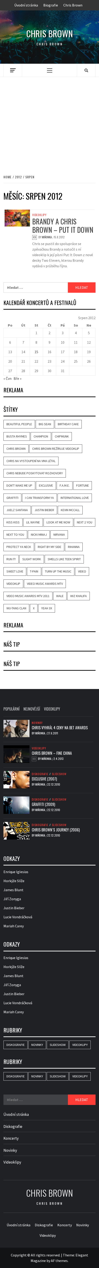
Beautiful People (19, 424)
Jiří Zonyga (12, 899)
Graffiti (12, 498)
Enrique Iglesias (15, 871)
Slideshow (59, 774)
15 (36, 351)
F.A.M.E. (65, 485)
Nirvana (59, 534)
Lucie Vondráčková (17, 917)
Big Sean (45, 424)
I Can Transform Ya (39, 498)
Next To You (15, 534)
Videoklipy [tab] (52, 709)
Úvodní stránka (26, 5)
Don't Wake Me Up (19, 485)
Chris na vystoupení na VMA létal (30, 461)
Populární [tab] (11, 709)
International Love (75, 498)
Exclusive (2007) (44, 779)
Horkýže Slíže (13, 880)
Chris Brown (72, 5)
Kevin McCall (70, 510)
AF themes (59, 1260)
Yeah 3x (46, 608)
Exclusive (46, 485)
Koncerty (11, 1138)
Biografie (50, 5)
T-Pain (34, 571)
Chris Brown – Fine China (52, 753)
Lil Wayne (33, 522)
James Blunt (13, 889)
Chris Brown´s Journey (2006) (56, 830)
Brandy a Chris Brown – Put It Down (62, 225)
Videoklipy (39, 215)
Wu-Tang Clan (16, 608)
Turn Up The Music (58, 571)
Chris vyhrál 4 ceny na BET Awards (60, 727)
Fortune (82, 485)
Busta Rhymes (16, 436)
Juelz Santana (17, 510)
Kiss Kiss (13, 522)
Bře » (17, 378)
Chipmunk (62, 436)
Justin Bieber (44, 510)
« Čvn (7, 378)
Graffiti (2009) (43, 804)
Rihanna (74, 547)
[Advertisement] (49, 121)
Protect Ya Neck (18, 547)
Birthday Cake (68, 424)
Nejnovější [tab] (31, 709)
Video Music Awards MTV (45, 584)
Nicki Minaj (39, 534)
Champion (41, 436)
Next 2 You (84, 522)
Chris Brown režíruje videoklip (55, 449)
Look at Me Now (58, 522)
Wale (60, 596)
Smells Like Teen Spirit (64, 559)
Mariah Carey (13, 926)
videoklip (13, 584)
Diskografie (40, 774)
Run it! (11, 559)
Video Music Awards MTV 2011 (28, 596)
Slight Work (31, 559)
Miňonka (47, 237)
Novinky (37, 722)
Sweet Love (14, 571)
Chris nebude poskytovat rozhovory (34, 473)
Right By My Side (49, 547)
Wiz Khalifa (78, 596)
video (82, 571)
